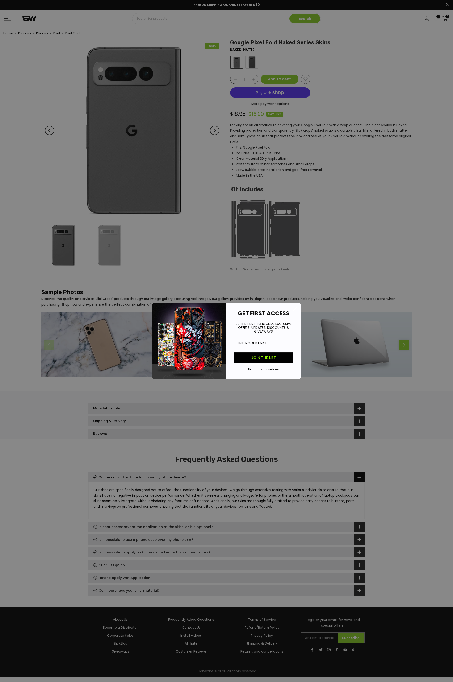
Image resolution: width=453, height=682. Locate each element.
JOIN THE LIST (263, 357)
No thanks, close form (263, 369)
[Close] (295, 308)
